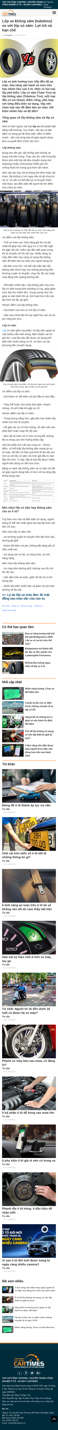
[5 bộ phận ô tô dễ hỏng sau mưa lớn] (29, 1093)
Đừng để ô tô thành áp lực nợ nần (26, 805)
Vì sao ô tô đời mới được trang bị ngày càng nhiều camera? (26, 1262)
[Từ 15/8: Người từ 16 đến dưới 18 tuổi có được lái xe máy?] (29, 989)
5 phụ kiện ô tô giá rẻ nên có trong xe (28, 1160)
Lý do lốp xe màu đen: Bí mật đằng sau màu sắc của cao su (25, 596)
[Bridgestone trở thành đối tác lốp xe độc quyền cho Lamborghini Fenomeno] (13, 653)
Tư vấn (6, 606)
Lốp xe (16, 606)
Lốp (4, 330)
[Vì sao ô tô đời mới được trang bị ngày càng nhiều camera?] (29, 1241)
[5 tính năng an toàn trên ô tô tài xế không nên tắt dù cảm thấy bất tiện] (29, 886)
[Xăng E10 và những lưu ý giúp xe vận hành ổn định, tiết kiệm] (13, 721)
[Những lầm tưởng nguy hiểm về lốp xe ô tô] (13, 667)
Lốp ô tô (39, 606)
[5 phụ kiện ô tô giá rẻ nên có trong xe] (29, 1141)
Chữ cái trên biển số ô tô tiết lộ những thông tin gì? (24, 855)
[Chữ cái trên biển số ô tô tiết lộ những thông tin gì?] (29, 834)
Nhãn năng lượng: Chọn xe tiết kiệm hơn (34, 1327)
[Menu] (54, 10)
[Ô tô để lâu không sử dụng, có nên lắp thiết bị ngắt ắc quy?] (13, 736)
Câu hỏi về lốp (9, 610)
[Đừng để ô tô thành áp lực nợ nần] (29, 786)
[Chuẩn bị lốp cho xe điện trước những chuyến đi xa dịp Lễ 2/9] (13, 707)
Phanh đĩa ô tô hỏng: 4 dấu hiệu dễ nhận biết (27, 1210)
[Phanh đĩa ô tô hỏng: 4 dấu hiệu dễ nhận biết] (29, 1189)
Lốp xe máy (27, 606)
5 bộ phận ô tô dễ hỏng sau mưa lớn (28, 1112)
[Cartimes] (9, 12)
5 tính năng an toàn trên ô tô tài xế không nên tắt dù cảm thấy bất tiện (27, 907)
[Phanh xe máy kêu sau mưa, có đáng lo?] (29, 1041)
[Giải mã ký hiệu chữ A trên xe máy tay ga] (29, 937)
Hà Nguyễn (9, 35)
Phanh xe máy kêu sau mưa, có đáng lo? (28, 1063)
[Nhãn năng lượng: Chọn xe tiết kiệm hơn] (13, 693)
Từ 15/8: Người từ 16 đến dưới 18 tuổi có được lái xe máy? (26, 1011)
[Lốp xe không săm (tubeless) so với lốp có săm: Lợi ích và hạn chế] (29, 58)
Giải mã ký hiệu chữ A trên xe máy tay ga (26, 959)
